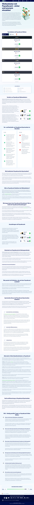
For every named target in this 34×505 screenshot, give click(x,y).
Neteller (12, 361)
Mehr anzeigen (16, 58)
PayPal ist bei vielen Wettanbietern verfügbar (8, 380)
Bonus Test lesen (17, 57)
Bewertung (3, 37)
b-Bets (24, 118)
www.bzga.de (17, 500)
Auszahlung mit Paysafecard (22, 91)
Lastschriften (25, 207)
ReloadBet (25, 114)
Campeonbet (25, 109)
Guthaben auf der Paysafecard (8, 91)
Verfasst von (6, 493)
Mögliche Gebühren (21, 88)
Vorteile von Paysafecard (8, 88)
